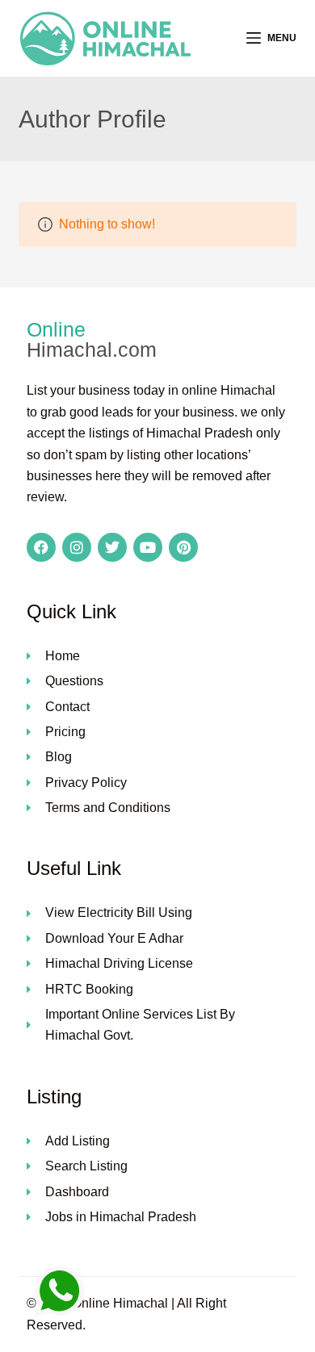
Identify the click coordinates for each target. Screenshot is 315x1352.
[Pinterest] (183, 547)
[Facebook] (41, 547)
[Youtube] (147, 547)
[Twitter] (112, 547)
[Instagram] (76, 547)
